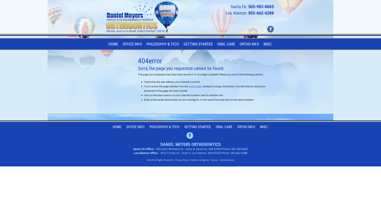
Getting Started (197, 127)
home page (195, 86)
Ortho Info (246, 127)
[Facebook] (270, 29)
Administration (227, 160)
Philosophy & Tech (164, 127)
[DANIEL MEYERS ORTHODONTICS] (142, 17)
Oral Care (224, 127)
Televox (213, 160)
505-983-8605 (261, 6)
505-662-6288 (261, 13)
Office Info (135, 127)
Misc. (264, 127)
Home (117, 127)
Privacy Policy (181, 160)
